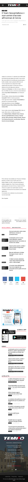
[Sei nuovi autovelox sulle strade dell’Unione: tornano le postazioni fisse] (5, 233)
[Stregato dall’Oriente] (4, 415)
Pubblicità (14, 461)
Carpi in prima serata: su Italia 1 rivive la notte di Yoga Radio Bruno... (16, 360)
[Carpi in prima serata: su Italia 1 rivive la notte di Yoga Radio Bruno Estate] (4, 360)
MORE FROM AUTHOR (16, 227)
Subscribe (23, 277)
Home (3, 8)
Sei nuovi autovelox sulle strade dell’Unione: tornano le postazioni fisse (17, 233)
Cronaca (10, 395)
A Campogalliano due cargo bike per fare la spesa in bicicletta (6, 221)
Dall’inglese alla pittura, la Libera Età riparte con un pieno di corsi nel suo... (16, 368)
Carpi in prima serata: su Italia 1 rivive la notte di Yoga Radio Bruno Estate (17, 247)
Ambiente (4, 255)
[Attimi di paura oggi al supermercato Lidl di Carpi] (4, 394)
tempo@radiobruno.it (16, 465)
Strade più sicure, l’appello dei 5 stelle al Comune (20, 220)
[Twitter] (15, 469)
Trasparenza (20, 476)
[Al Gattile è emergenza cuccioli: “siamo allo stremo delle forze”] (4, 408)
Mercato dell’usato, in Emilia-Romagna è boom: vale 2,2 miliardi (16, 254)
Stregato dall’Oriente (13, 413)
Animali (10, 409)
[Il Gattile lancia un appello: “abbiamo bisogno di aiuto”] (4, 422)
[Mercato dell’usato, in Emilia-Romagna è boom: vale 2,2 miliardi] (5, 254)
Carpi (6, 8)
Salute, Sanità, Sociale (12, 381)
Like (5, 277)
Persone (10, 414)
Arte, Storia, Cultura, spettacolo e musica (4, 240)
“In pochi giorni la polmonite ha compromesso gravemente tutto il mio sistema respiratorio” (17, 428)
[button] (27, 5)
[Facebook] (12, 469)
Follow (11, 277)
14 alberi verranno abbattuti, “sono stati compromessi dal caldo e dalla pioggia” (16, 260)
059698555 (12, 458)
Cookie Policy (7, 476)
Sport (6, 10)
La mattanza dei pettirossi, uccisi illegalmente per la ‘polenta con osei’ (16, 400)
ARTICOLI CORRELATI (6, 227)
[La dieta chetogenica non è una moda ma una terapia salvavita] (4, 381)
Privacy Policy (14, 476)
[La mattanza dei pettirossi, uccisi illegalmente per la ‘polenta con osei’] (4, 401)
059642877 (10, 447)
